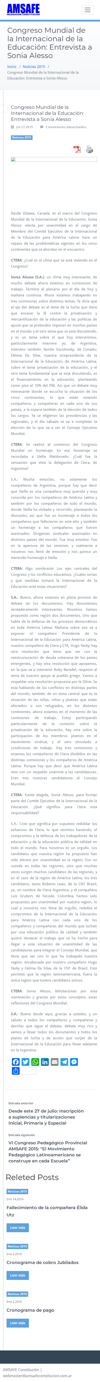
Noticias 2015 (34, 67)
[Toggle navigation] (87, 9)
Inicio (12, 67)
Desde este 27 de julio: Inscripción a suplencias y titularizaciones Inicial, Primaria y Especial (46, 1117)
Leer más (17, 1228)
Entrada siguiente (21, 1135)
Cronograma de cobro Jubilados (42, 1262)
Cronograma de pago (30, 1310)
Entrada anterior (20, 1103)
